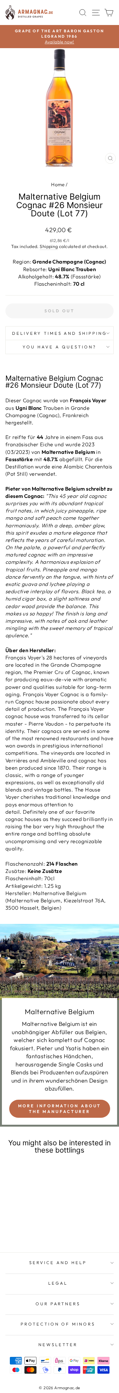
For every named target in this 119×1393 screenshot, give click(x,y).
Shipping (49, 246)
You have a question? (59, 346)
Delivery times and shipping (59, 333)
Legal (58, 1283)
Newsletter (57, 1344)
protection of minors (58, 1323)
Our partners (58, 1303)
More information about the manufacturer (59, 1108)
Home (58, 184)
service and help (58, 1262)
